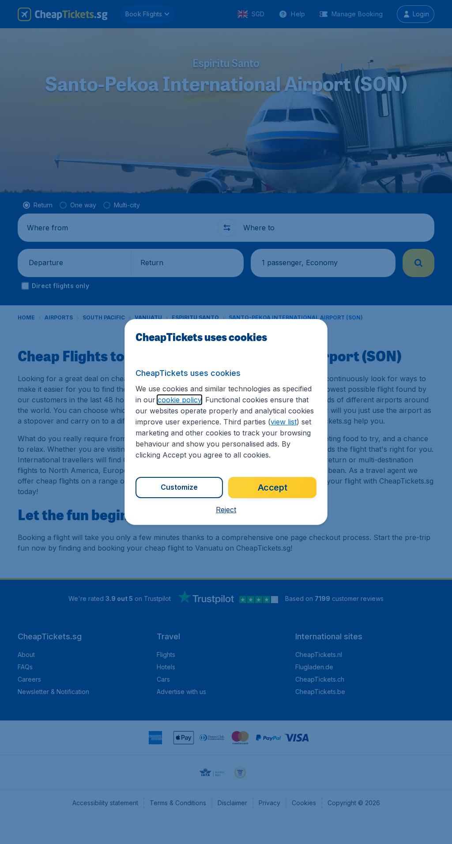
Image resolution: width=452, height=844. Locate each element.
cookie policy (179, 399)
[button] (226, 509)
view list (284, 421)
